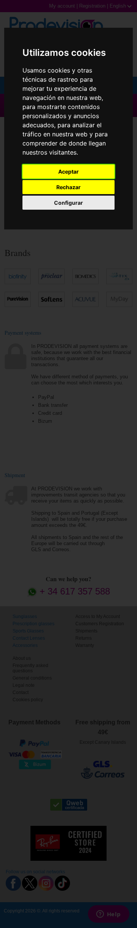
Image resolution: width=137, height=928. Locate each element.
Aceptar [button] (68, 171)
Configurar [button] (68, 202)
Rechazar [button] (68, 187)
